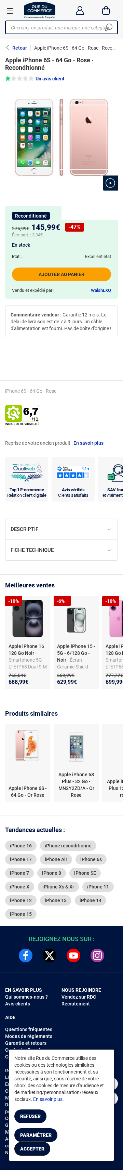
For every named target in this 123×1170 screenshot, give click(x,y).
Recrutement (76, 1003)
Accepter (32, 1149)
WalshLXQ (101, 290)
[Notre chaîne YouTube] (73, 955)
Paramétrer (36, 1135)
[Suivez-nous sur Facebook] (25, 955)
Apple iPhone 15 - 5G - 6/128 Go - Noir (76, 653)
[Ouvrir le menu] (9, 10)
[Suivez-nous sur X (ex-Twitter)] (49, 955)
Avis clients (17, 1003)
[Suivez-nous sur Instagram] (97, 955)
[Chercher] (108, 27)
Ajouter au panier (61, 274)
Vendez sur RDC (79, 997)
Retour (19, 48)
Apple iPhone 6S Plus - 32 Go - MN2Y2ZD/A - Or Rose (76, 785)
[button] (110, 183)
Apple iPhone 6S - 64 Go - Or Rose (28, 791)
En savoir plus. (48, 1099)
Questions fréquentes (28, 1029)
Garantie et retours (25, 1043)
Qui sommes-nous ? (26, 997)
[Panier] (106, 10)
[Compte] (79, 10)
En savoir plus (88, 443)
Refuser (30, 1116)
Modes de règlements (28, 1036)
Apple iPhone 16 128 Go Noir (26, 650)
